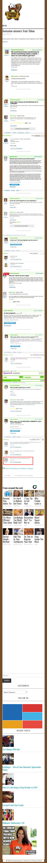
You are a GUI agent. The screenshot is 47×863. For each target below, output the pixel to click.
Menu (4, 25)
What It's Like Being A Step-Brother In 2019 (19, 787)
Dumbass (19, 475)
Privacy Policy (37, 861)
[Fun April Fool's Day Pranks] (23, 797)
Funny (6, 475)
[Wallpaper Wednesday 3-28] (23, 814)
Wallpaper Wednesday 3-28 (13, 823)
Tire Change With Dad (11, 749)
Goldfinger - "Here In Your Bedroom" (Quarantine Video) (21, 768)
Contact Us (27, 861)
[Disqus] (23, 578)
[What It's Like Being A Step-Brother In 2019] (23, 779)
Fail (23, 475)
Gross (28, 475)
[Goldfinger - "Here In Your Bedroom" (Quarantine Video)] (23, 759)
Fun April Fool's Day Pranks (13, 805)
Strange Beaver (17, 861)
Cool (16, 475)
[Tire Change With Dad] (23, 741)
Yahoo (9, 475)
